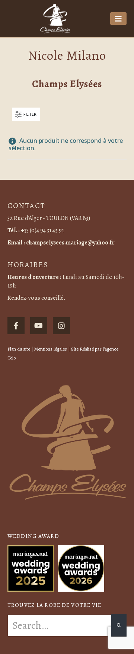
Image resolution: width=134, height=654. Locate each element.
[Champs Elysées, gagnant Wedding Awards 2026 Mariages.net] (81, 567)
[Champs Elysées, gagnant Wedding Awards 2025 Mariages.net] (30, 567)
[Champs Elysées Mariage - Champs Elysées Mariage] (55, 18)
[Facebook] (16, 325)
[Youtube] (38, 325)
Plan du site (18, 349)
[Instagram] (61, 325)
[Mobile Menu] (118, 18)
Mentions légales (50, 349)
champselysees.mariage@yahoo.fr (70, 243)
